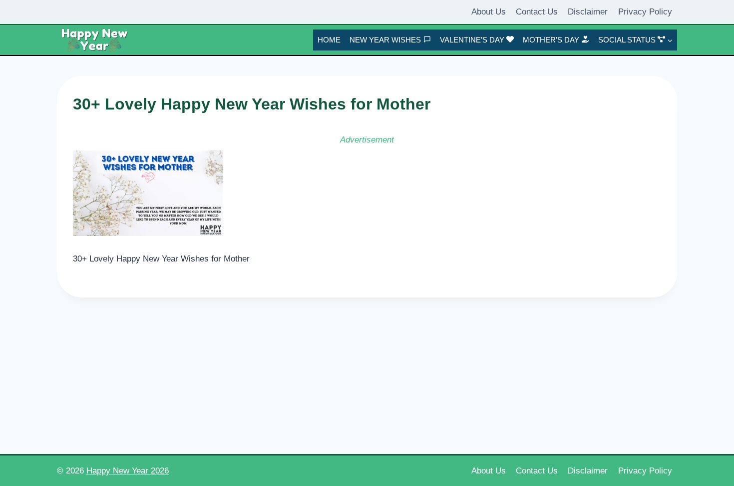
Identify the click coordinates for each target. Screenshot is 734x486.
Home (329, 40)
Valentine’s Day (472, 40)
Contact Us (537, 11)
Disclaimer (588, 11)
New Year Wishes (385, 40)
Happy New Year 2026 (127, 471)
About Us (488, 11)
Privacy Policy (645, 11)
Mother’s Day (551, 40)
